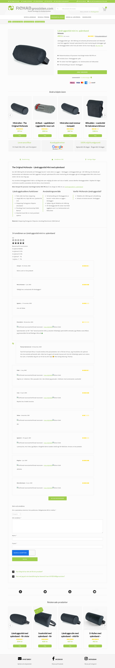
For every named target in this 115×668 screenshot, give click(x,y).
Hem (10, 21)
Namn (14, 535)
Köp (19, 135)
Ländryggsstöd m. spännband (74, 187)
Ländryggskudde (39, 21)
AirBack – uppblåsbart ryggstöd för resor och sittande (44, 126)
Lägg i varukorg (82, 72)
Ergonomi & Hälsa (17, 21)
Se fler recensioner (57, 498)
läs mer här (99, 45)
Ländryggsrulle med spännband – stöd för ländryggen (70, 636)
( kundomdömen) (101, 36)
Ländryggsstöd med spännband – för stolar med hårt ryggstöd (19, 636)
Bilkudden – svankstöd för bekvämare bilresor (94, 126)
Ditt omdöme (16, 518)
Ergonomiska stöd (29, 21)
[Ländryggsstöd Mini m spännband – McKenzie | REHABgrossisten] (31, 52)
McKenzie (61, 33)
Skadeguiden (95, 12)
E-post (14, 543)
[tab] (24, 159)
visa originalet (48, 327)
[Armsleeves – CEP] (19, 107)
